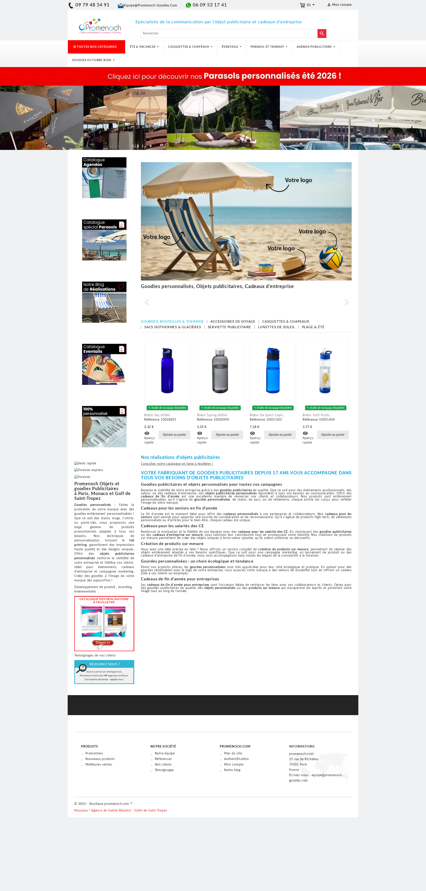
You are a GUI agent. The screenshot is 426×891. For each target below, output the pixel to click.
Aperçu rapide (149, 438)
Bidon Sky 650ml (157, 415)
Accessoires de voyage (233, 321)
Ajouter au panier (174, 434)
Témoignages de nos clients (95, 655)
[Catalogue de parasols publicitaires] (104, 236)
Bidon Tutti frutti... (317, 415)
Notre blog (232, 770)
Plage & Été (313, 327)
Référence (152, 419)
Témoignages (164, 770)
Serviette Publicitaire (229, 327)
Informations (302, 746)
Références (163, 759)
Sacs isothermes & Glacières (172, 327)
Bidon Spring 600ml (212, 415)
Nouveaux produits (100, 759)
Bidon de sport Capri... (267, 415)
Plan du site (233, 753)
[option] (262, 299)
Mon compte (234, 764)
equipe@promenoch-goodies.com (150, 5)
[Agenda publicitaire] (104, 174)
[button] (157, 299)
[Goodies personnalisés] (104, 298)
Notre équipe (165, 753)
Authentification (236, 759)
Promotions (94, 753)
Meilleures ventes (98, 764)
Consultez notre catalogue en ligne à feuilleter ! (177, 463)
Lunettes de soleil (276, 327)
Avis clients (163, 764)
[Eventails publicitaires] (104, 361)
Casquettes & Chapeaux (285, 321)
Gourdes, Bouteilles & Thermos (172, 321)
